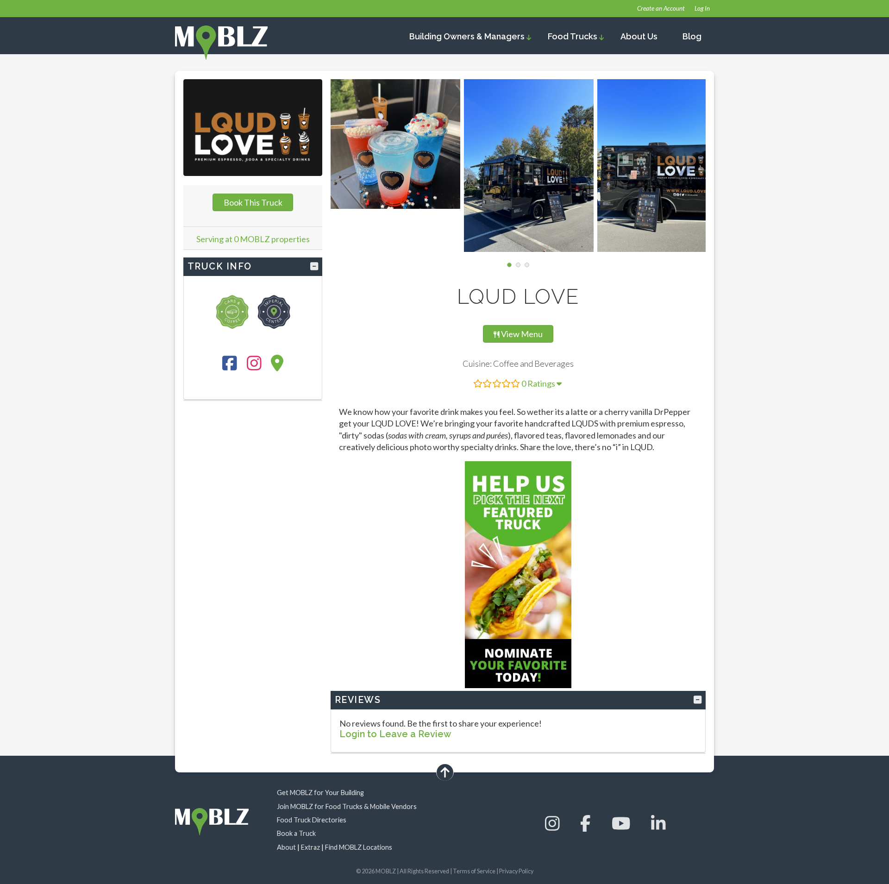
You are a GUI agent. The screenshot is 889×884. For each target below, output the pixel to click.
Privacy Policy (516, 871)
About (286, 847)
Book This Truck (253, 202)
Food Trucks (573, 36)
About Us (638, 36)
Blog (691, 36)
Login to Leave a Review (395, 734)
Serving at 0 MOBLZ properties (253, 239)
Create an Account (661, 8)
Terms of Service (474, 871)
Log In (702, 8)
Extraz (310, 847)
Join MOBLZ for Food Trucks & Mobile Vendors (347, 806)
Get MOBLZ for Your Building (320, 792)
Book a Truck (296, 833)
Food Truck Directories (311, 820)
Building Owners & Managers (467, 36)
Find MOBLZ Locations (358, 847)
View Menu (523, 333)
